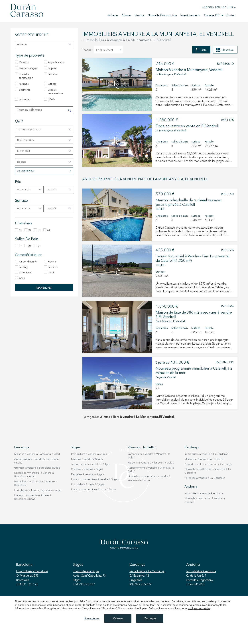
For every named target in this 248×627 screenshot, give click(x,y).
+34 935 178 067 (214, 7)
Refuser (118, 618)
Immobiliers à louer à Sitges (88, 484)
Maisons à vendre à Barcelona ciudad (37, 454)
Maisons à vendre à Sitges (87, 459)
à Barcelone (32, 571)
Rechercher (44, 287)
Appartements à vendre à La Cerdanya (208, 464)
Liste (204, 50)
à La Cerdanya (146, 571)
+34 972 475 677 (140, 584)
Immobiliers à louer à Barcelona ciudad (38, 490)
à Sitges (86, 571)
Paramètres (92, 618)
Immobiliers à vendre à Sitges (89, 454)
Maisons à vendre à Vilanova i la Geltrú (151, 463)
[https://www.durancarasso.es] (27, 11)
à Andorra (201, 571)
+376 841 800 (195, 584)
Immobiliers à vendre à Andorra (203, 493)
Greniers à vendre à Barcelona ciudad (37, 468)
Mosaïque (227, 50)
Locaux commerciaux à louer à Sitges (93, 489)
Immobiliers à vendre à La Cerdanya (206, 454)
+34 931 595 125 (27, 584)
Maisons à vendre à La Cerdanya (204, 459)
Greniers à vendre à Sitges (87, 469)
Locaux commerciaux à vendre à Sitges (95, 479)
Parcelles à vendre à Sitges (87, 474)
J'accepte (150, 618)
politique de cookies (199, 608)
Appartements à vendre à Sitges (91, 464)
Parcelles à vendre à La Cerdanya (204, 478)
